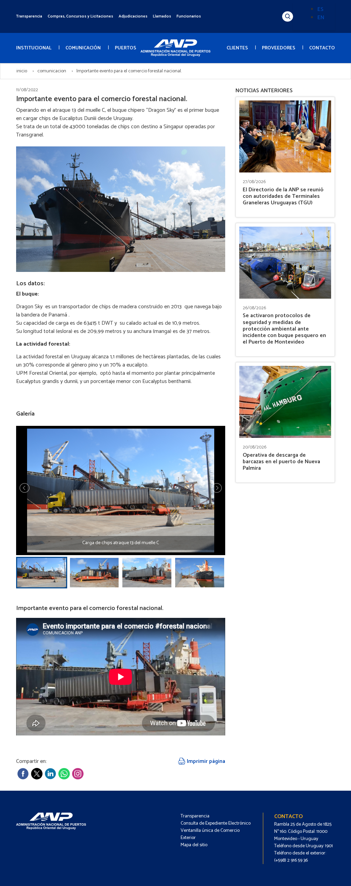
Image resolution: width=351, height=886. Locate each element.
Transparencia (29, 16)
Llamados (162, 16)
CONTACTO (322, 48)
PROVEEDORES (278, 48)
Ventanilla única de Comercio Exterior (210, 834)
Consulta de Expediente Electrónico (216, 823)
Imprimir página (205, 761)
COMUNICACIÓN (83, 48)
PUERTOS (125, 48)
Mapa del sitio (194, 845)
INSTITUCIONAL (33, 48)
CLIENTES (237, 48)
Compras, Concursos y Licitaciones (80, 16)
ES (320, 9)
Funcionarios (189, 16)
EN (320, 17)
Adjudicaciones (133, 16)
